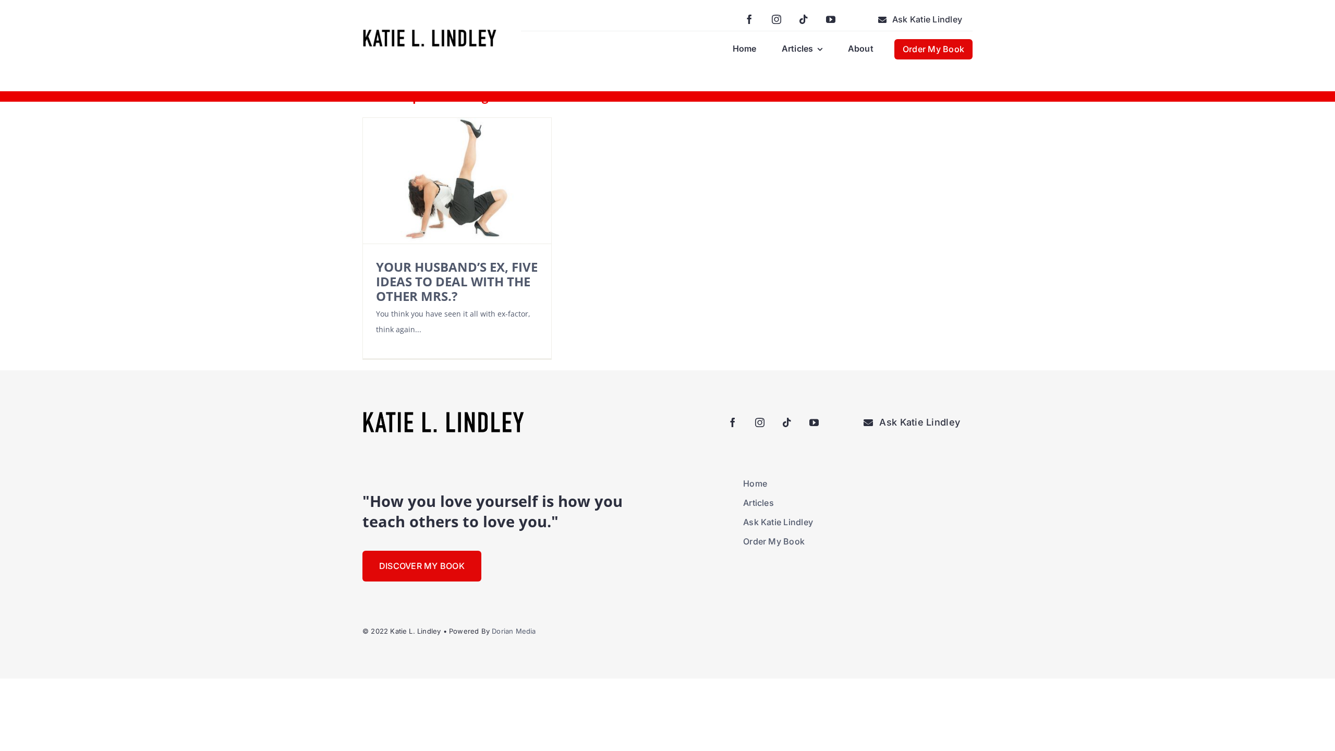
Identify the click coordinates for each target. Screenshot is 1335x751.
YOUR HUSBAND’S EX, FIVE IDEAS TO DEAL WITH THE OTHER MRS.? (457, 281)
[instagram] (776, 19)
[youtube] (831, 19)
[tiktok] (804, 19)
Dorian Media (514, 631)
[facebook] (749, 19)
